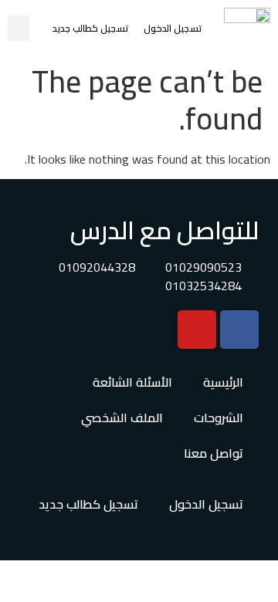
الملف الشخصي (122, 417)
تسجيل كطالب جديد (90, 28)
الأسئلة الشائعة (132, 382)
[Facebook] (239, 329)
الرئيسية (223, 382)
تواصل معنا (213, 453)
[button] (18, 28)
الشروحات (218, 417)
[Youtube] (197, 329)
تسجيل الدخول (173, 28)
